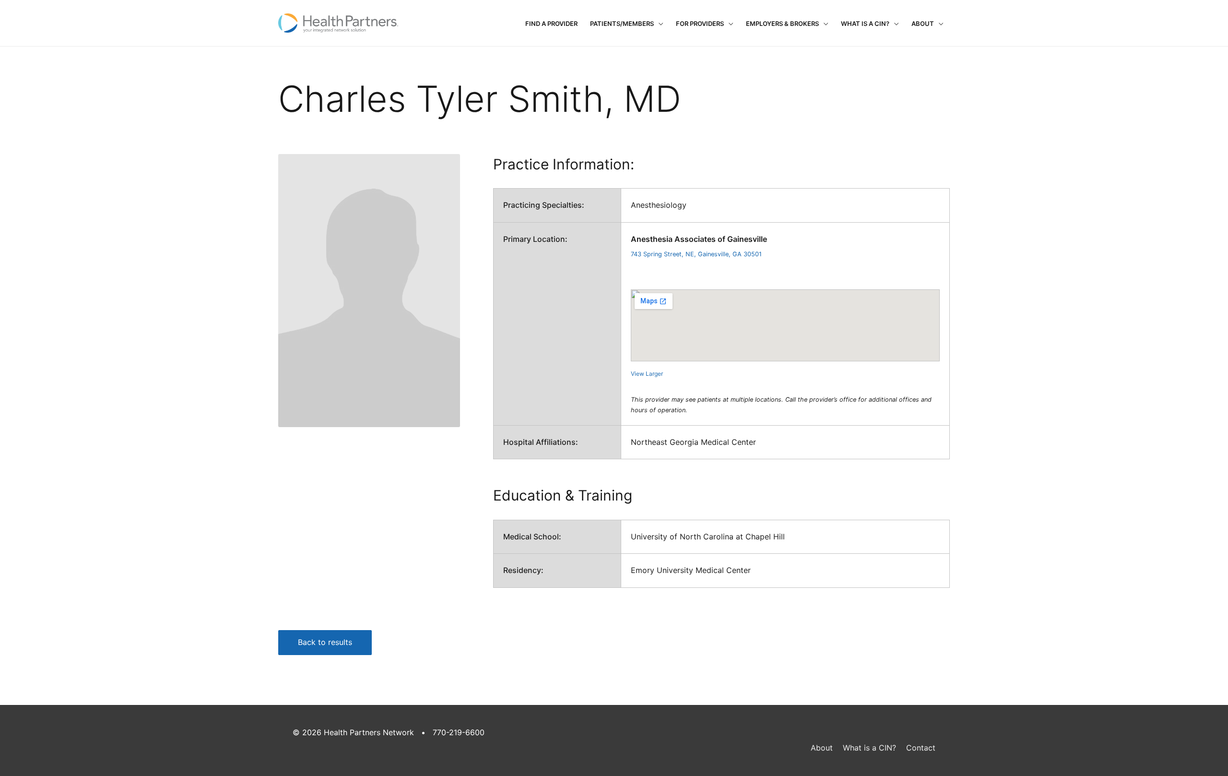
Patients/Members (622, 23)
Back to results (325, 642)
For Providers (700, 23)
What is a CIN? (865, 23)
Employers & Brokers (782, 23)
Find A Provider (551, 23)
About (922, 23)
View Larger (647, 373)
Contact (920, 747)
